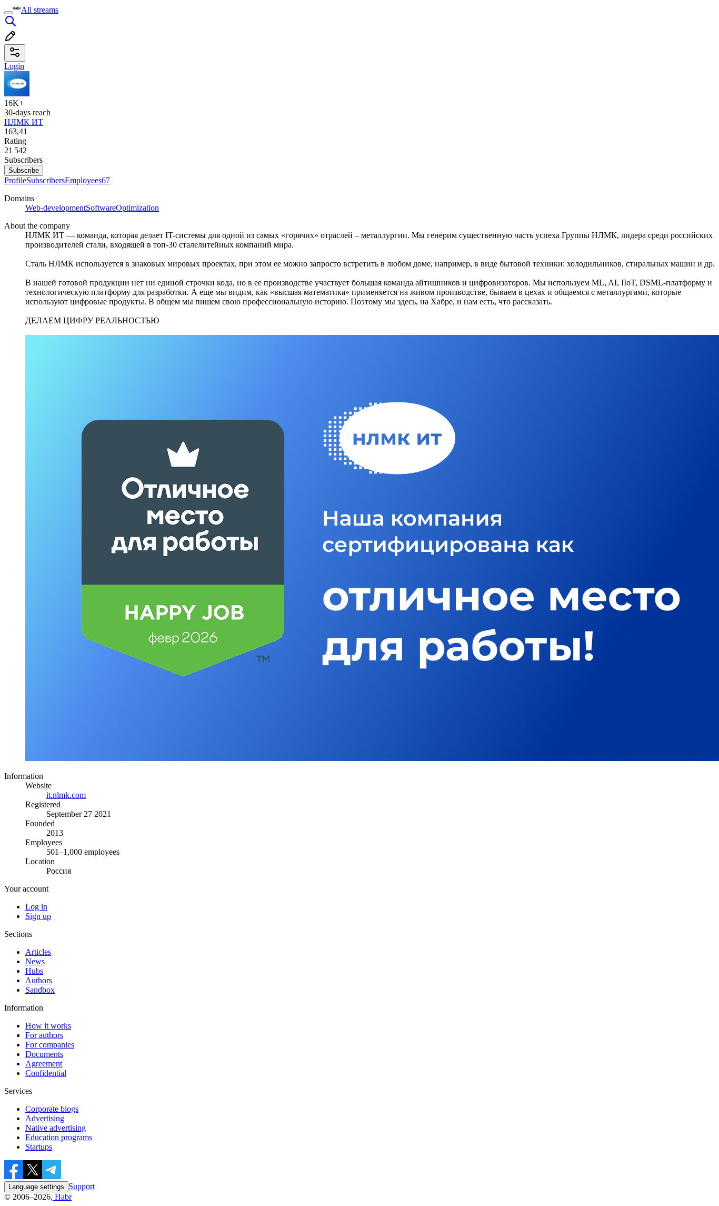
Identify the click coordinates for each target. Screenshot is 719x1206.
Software (101, 207)
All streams (39, 9)
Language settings (36, 1187)
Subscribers (45, 180)
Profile (15, 180)
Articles (38, 951)
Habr (62, 1196)
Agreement (43, 1063)
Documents (44, 1054)
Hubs (34, 970)
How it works (48, 1025)
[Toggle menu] (8, 12)
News (35, 961)
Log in (36, 906)
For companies (49, 1044)
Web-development (55, 207)
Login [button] (14, 66)
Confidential (45, 1073)
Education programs (58, 1137)
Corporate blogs (51, 1108)
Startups (38, 1146)
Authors (38, 980)
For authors (44, 1035)
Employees (87, 180)
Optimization (137, 207)
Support (81, 1186)
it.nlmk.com (66, 794)
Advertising (44, 1118)
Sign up (38, 916)
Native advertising (55, 1127)
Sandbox (40, 989)
